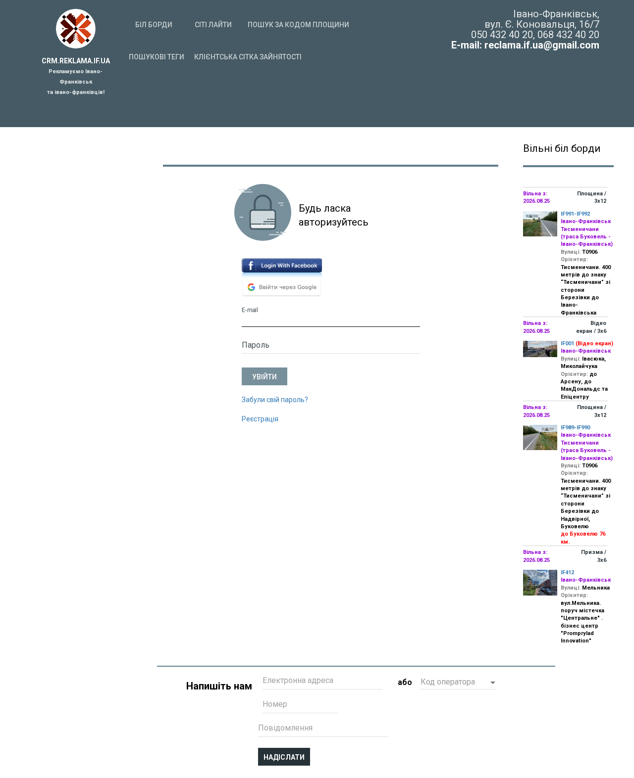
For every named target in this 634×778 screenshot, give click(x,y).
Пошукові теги (156, 57)
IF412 (567, 572)
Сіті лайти (213, 25)
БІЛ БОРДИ (153, 25)
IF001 (567, 343)
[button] (458, 683)
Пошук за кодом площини (298, 25)
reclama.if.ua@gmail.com (541, 45)
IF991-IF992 (575, 214)
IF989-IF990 (575, 427)
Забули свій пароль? (275, 400)
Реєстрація (260, 419)
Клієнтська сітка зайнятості (248, 57)
